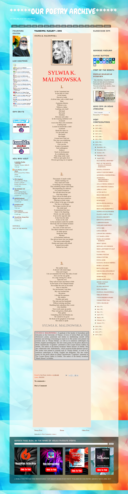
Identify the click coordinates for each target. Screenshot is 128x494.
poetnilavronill (18, 205)
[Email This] (69, 375)
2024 (81, 26)
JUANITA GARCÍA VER (22, 72)
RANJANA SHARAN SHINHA (106, 263)
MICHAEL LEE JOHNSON (105, 246)
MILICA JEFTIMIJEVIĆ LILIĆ (106, 249)
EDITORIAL (16, 226)
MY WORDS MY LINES (19, 189)
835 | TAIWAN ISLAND (21, 212)
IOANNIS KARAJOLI (103, 206)
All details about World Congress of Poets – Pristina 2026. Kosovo (20, 182)
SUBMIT (22, 26)
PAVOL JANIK (101, 260)
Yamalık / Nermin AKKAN (21, 165)
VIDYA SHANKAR (102, 303)
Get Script (17, 107)
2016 (34, 26)
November (100, 150)
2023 (75, 26)
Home (14, 26)
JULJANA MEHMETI (103, 217)
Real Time (22, 107)
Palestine (99, 26)
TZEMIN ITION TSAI (103, 300)
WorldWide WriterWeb (21, 217)
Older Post (85, 430)
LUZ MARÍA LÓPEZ (103, 236)
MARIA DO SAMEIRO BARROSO (103, 240)
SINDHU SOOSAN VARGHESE (102, 283)
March (99, 317)
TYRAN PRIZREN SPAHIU (105, 297)
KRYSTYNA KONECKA (104, 220)
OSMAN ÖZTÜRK (102, 257)
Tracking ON (27, 107)
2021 (63, 26)
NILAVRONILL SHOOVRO (105, 161)
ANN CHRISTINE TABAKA (105, 187)
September (100, 155)
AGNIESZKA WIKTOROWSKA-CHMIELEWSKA (103, 179)
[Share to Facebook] (75, 375)
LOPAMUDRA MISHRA (104, 233)
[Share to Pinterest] (77, 375)
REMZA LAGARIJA (103, 265)
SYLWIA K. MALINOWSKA (105, 292)
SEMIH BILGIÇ (101, 276)
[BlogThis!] (71, 375)
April (98, 315)
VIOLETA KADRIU (20, 93)
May (98, 312)
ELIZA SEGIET (101, 198)
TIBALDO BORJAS (102, 295)
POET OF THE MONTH (20, 228)
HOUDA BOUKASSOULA (105, 203)
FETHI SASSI (101, 200)
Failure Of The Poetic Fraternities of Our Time (21, 192)
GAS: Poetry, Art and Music (20, 170)
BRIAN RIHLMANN (103, 195)
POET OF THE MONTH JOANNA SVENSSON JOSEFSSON (104, 165)
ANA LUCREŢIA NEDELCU (105, 184)
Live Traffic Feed (22, 65)
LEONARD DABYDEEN (104, 225)
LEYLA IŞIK (100, 228)
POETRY (41, 377)
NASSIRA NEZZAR (103, 254)
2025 (87, 26)
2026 (96, 125)
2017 (40, 26)
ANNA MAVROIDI (25, 81)
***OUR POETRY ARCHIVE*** (23, 85)
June (98, 309)
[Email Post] (66, 375)
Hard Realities (18, 206)
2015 (28, 26)
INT (92, 26)
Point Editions (18, 211)
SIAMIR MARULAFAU (104, 279)
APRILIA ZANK (102, 189)
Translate (106, 115)
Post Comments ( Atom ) (49, 434)
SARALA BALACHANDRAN (106, 271)
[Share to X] (73, 375)
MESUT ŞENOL (101, 243)
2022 (69, 26)
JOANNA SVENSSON (103, 170)
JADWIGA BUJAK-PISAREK (105, 211)
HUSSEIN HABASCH (21, 104)
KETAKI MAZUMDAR (21, 100)
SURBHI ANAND (26, 68)
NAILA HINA (101, 252)
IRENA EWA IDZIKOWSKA (105, 209)
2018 (46, 26)
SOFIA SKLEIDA (102, 289)
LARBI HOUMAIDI (103, 222)
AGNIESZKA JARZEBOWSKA (106, 175)
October (99, 153)
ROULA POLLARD (102, 268)
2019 (52, 26)
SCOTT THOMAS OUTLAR (105, 274)
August (99, 158)
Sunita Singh (18, 219)
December (100, 147)
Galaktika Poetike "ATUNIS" (19, 162)
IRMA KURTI (23, 77)
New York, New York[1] (21, 200)
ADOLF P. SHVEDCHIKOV (105, 172)
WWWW (107, 26)
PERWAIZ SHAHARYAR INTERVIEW (102, 75)
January (99, 323)
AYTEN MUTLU (102, 192)
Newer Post (38, 430)
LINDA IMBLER (102, 231)
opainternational (19, 198)
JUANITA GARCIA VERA (105, 214)
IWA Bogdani (18, 179)
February (99, 320)
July (98, 306)
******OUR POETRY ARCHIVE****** (63, 11)
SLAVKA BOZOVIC (103, 286)
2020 (58, 26)
